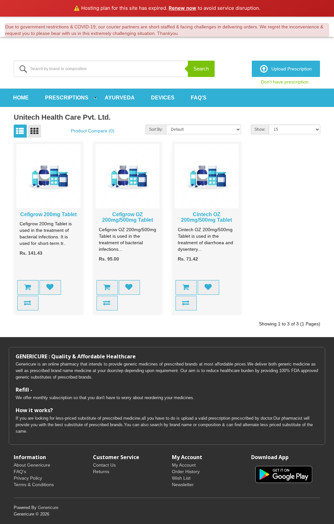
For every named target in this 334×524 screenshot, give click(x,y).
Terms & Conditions (34, 484)
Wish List (181, 478)
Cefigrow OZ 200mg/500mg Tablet (127, 217)
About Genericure (32, 465)
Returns (101, 471)
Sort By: (156, 129)
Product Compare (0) (92, 130)
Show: (260, 129)
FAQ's (198, 97)
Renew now (182, 8)
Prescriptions (66, 97)
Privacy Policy (28, 478)
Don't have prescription (285, 81)
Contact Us (104, 465)
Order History (186, 471)
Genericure (48, 507)
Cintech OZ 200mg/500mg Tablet (206, 217)
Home (21, 97)
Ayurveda (120, 97)
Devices (163, 97)
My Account (184, 465)
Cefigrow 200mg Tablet (48, 214)
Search (201, 68)
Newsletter (183, 484)
